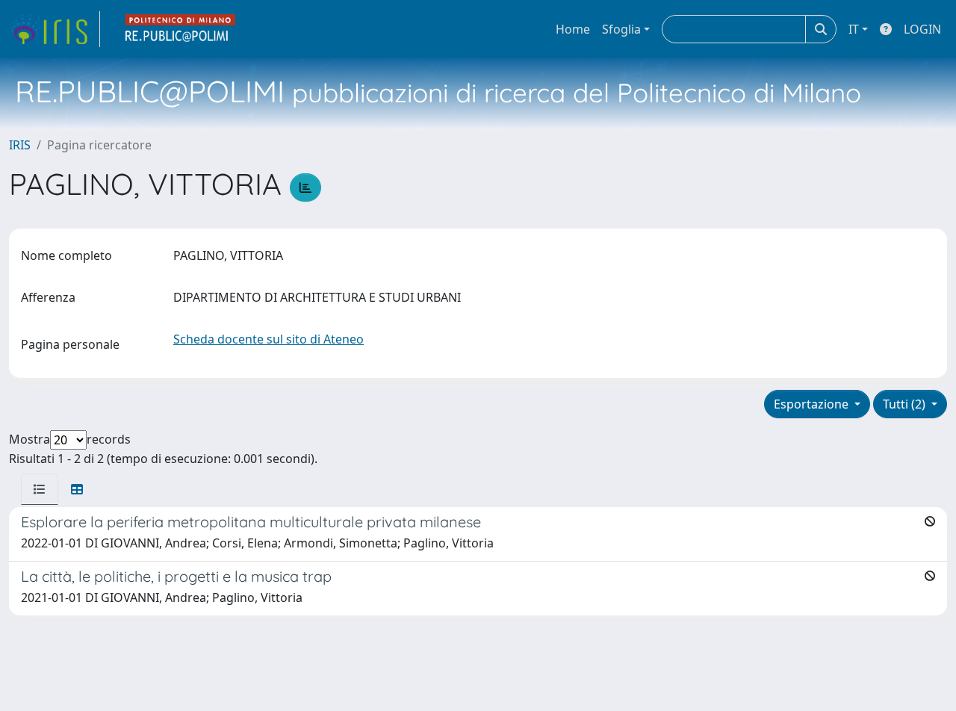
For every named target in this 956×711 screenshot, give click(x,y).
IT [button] (853, 29)
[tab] (39, 489)
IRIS (20, 145)
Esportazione (812, 404)
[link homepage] (54, 29)
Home (573, 29)
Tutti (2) (905, 404)
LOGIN (922, 29)
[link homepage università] (180, 29)
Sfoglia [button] (621, 29)
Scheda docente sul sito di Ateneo (268, 339)
